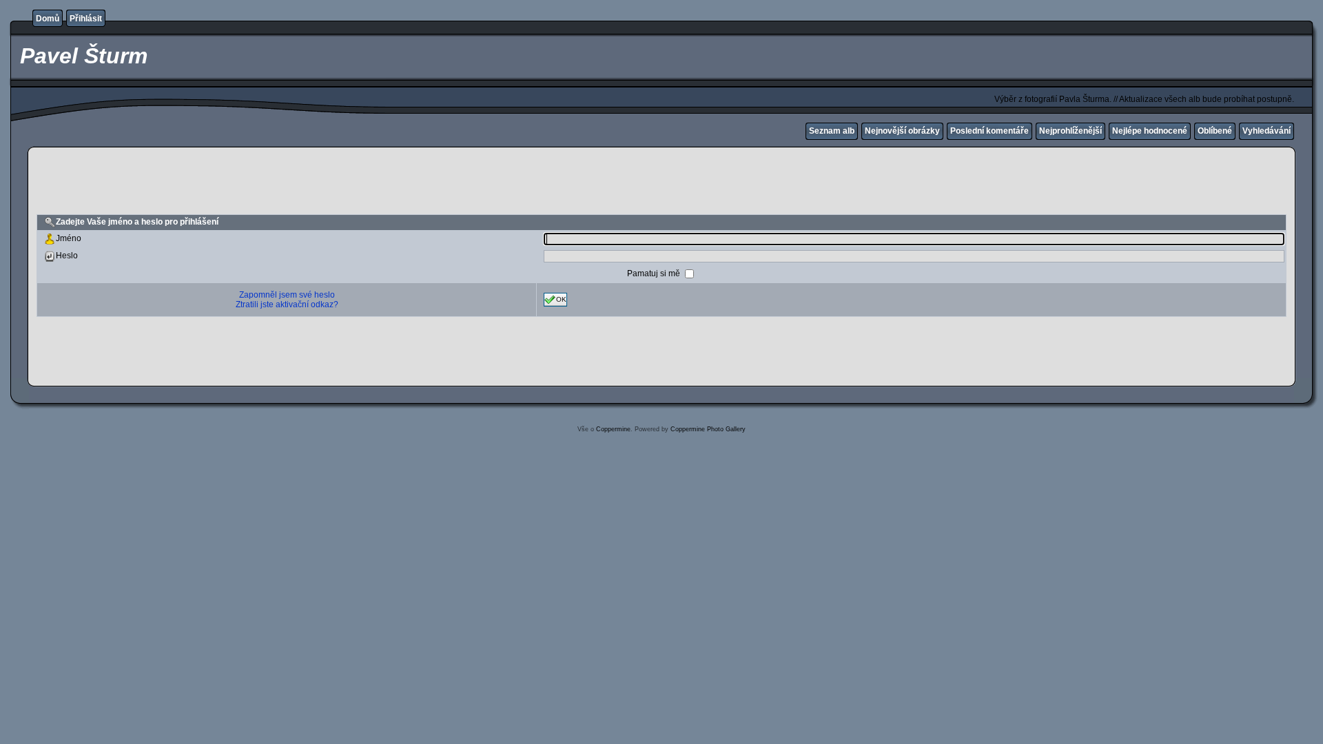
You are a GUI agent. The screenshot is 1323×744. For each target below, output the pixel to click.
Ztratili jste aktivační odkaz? (287, 304)
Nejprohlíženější (1070, 131)
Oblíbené (1215, 131)
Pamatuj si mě (654, 273)
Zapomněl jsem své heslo (287, 295)
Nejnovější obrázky (902, 131)
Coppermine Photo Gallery (708, 429)
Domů (47, 18)
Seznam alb (831, 131)
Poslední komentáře (989, 131)
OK (561, 298)
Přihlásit (86, 18)
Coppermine (613, 429)
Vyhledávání (1266, 131)
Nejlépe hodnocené (1149, 131)
